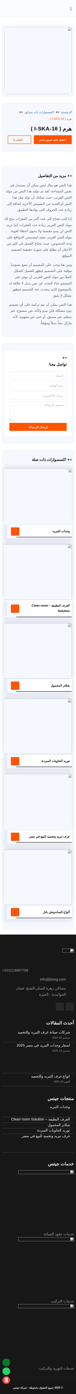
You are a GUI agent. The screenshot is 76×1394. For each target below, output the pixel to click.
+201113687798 (15, 970)
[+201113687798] (72, 971)
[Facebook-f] (70, 1007)
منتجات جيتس (61, 1098)
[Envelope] (6, 1380)
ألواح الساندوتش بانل (56, 912)
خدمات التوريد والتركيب (56, 1368)
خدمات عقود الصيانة (59, 1234)
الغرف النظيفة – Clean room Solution (40, 1119)
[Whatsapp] (6, 1371)
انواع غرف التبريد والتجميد (50, 1076)
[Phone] (6, 1362)
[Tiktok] (60, 1007)
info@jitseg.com (53, 979)
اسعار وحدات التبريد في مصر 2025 (43, 1045)
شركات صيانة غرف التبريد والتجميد (44, 1032)
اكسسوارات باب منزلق (39, 112)
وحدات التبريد (61, 531)
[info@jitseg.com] (72, 979)
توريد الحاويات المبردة (56, 761)
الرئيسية (66, 112)
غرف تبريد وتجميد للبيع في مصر (49, 836)
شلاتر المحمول (60, 685)
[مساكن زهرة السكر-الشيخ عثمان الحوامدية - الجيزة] (72, 991)
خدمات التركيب (62, 1301)
